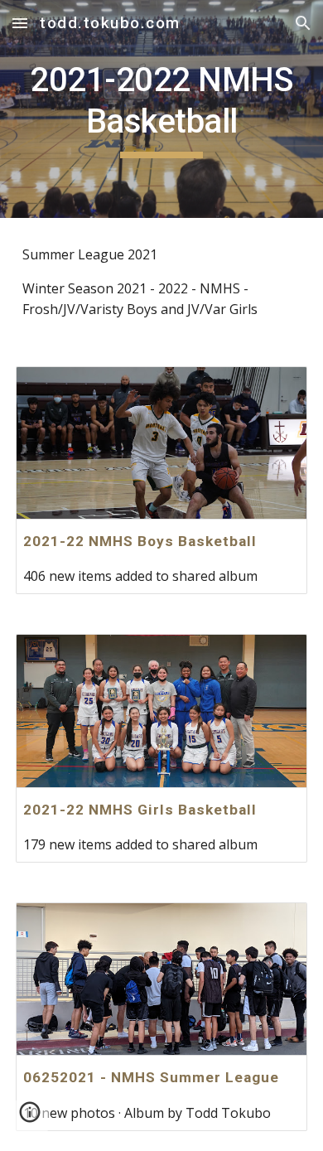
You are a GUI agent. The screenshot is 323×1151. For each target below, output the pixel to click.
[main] (161, 109)
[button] (20, 23)
